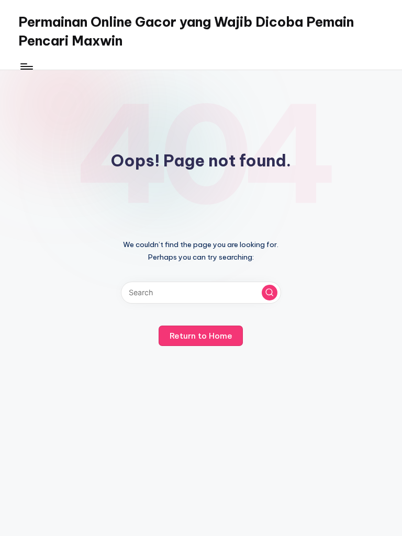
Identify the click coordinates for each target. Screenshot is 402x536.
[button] (269, 292)
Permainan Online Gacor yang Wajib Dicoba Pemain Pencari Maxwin (186, 31)
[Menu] (25, 66)
